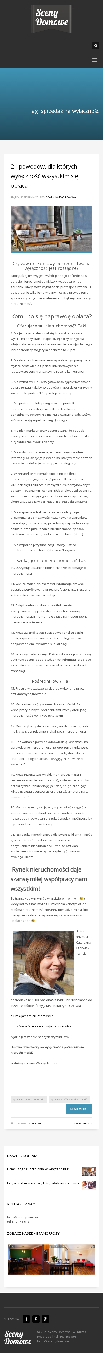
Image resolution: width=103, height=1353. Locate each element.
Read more (78, 1109)
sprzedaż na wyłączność (71, 1099)
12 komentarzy (82, 1123)
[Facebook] (26, 1319)
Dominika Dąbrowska (61, 197)
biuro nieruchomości (31, 1099)
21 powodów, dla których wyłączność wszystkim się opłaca (44, 175)
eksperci (37, 1123)
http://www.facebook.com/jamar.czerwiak (41, 1026)
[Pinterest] (36, 1319)
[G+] (45, 1319)
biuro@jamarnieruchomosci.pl (32, 1016)
